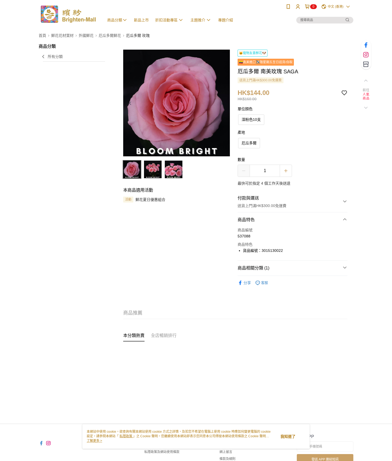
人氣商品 (366, 97)
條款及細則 (227, 459)
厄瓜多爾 (249, 143)
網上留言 (225, 452)
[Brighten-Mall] (68, 14)
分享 (247, 283)
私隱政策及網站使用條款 (161, 452)
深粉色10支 (251, 119)
